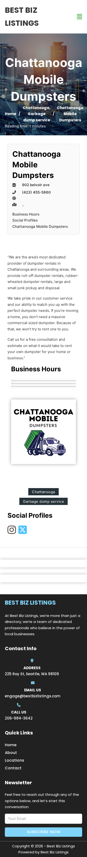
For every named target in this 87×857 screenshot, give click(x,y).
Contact (13, 768)
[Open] (79, 17)
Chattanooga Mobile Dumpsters (40, 226)
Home (10, 113)
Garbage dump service (43, 501)
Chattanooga (36, 107)
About (11, 752)
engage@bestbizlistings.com (32, 696)
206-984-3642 (19, 718)
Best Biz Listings (22, 16)
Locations (14, 760)
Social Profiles (25, 220)
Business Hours (25, 214)
